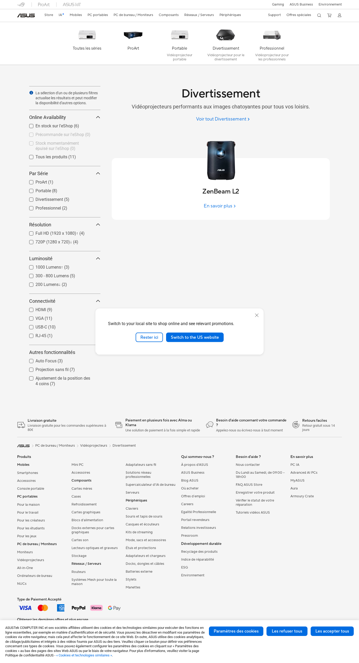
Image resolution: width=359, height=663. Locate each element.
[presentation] (31, 93)
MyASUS (297, 480)
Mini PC (77, 465)
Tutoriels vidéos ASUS (253, 512)
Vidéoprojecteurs (30, 560)
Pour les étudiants (31, 528)
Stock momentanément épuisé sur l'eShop (61, 144)
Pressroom (189, 536)
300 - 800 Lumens (46, 274)
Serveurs (132, 492)
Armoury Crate (302, 496)
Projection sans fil (45, 368)
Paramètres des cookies (236, 631)
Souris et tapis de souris (144, 516)
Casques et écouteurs (142, 524)
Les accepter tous (332, 631)
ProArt (35, 180)
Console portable (30, 489)
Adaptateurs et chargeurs (146, 556)
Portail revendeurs (195, 520)
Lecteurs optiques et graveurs (94, 548)
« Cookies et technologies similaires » (84, 655)
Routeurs (78, 572)
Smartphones (27, 473)
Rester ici (149, 337)
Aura (294, 488)
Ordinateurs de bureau (34, 576)
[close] (257, 315)
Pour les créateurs (31, 520)
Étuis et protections (141, 548)
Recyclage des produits (199, 552)
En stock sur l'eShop (47, 124)
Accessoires (26, 481)
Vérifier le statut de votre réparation (255, 502)
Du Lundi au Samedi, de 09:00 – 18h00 (260, 475)
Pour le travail (27, 512)
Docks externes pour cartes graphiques (92, 530)
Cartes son (79, 540)
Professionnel (42, 206)
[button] (278, 4)
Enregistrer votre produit (255, 492)
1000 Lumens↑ (43, 265)
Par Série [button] (38, 173)
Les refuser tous (287, 631)
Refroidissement (84, 504)
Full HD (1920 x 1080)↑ (50, 231)
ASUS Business (301, 4)
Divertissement (43, 198)
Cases (76, 496)
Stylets (131, 579)
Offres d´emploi (193, 496)
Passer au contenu (20, 16)
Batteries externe (139, 572)
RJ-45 (34, 334)
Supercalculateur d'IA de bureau (150, 485)
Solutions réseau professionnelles (138, 475)
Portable (37, 189)
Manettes (133, 587)
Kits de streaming (139, 532)
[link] (26, 15)
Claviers (132, 509)
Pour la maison (28, 505)
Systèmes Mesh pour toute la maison (94, 582)
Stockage (78, 556)
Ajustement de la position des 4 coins (58, 379)
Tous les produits (45, 155)
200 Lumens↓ (41, 283)
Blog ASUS (189, 480)
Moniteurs (25, 552)
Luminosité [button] (41, 258)
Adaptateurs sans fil (141, 465)
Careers (187, 504)
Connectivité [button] (42, 301)
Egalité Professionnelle (198, 512)
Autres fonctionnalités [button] (52, 352)
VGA (33, 317)
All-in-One (25, 568)
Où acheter (190, 488)
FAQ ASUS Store (249, 485)
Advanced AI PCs (303, 473)
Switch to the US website (195, 337)
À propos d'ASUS (194, 465)
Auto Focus (39, 359)
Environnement (330, 4)
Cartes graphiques (85, 512)
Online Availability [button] (47, 117)
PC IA (294, 465)
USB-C (35, 325)
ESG (184, 567)
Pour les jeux (27, 536)
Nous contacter (248, 465)
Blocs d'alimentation (87, 520)
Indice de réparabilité (197, 559)
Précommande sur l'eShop (53, 133)
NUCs (22, 584)
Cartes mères (81, 489)
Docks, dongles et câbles (145, 564)
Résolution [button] (40, 224)
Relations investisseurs (198, 528)
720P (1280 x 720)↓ (47, 240)
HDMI (34, 308)
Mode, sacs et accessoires (146, 540)
